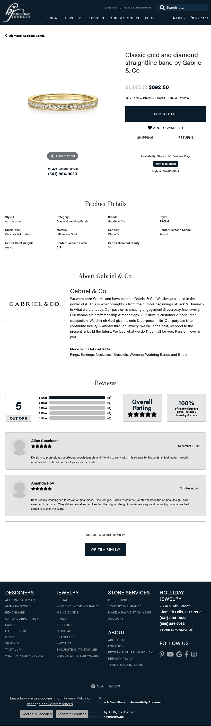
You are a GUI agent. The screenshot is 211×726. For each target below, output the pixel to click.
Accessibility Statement (146, 702)
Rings (74, 354)
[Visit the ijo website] (114, 686)
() (109, 397)
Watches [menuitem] (64, 643)
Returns (186, 137)
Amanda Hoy (42, 483)
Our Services (119, 600)
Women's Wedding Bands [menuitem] (78, 606)
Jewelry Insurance (125, 606)
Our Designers (124, 18)
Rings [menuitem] (61, 618)
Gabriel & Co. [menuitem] (16, 631)
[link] (111, 7)
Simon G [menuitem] (12, 643)
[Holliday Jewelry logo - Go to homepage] (24, 12)
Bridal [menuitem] (62, 600)
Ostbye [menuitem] (11, 637)
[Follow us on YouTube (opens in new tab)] (170, 654)
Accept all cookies (71, 714)
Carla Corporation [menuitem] (22, 618)
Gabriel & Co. (116, 221)
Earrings (87, 354)
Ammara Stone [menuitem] (18, 606)
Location (116, 646)
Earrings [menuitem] (65, 625)
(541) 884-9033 (62, 174)
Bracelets (120, 354)
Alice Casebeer (44, 440)
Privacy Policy (121, 658)
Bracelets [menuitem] (66, 637)
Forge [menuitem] (10, 625)
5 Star (43, 397)
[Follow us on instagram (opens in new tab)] (194, 654)
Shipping (145, 137)
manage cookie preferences (50, 704)
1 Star (43, 418)
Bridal (52, 18)
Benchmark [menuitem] (15, 612)
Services (95, 18)
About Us (116, 640)
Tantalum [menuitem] (13, 649)
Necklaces (104, 354)
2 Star (43, 413)
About (151, 18)
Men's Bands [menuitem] (67, 612)
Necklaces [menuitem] (66, 631)
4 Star (43, 402)
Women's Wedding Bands (150, 354)
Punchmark (115, 717)
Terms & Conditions (125, 664)
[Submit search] (161, 7)
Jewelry (73, 18)
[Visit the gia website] (97, 686)
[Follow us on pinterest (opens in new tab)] (162, 654)
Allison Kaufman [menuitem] (20, 600)
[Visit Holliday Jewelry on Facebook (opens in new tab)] (187, 654)
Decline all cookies (37, 714)
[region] (62, 104)
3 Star (43, 407)
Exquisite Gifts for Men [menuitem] (78, 649)
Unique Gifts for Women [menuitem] (78, 655)
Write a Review (105, 549)
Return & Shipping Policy (130, 652)
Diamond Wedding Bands (27, 35)
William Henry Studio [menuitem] (24, 655)
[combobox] (186, 7)
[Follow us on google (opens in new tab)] (179, 654)
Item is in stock (165, 164)
